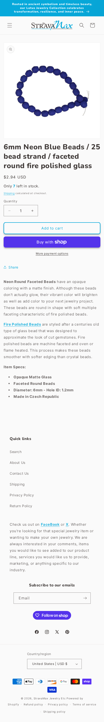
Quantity (10, 201)
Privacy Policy (22, 495)
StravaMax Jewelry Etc (50, 698)
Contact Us (19, 473)
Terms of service (84, 704)
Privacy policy (58, 704)
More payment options (52, 253)
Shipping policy (54, 711)
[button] (9, 25)
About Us (17, 462)
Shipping (9, 193)
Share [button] (13, 267)
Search (16, 452)
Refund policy (33, 704)
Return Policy (21, 506)
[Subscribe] (85, 598)
